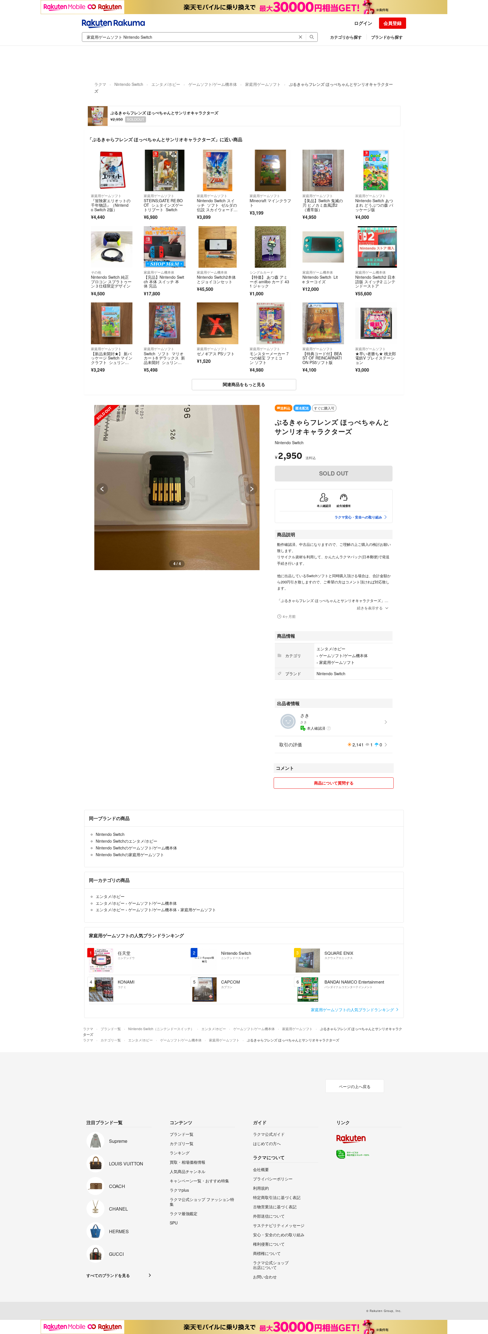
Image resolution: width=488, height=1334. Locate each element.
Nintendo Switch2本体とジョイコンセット (216, 279)
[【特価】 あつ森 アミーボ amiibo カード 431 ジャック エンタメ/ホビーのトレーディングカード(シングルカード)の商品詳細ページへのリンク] (270, 247)
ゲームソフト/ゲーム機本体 (212, 84)
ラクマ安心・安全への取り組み (358, 517)
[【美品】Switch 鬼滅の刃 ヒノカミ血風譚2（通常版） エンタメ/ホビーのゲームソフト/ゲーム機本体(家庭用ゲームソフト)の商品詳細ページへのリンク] (323, 170)
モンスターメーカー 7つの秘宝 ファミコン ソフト (269, 358)
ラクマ (100, 84)
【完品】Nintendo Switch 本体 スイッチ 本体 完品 (164, 281)
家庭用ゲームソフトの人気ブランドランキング (353, 1009)
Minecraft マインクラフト (270, 203)
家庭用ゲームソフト (263, 84)
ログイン (363, 23)
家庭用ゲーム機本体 (159, 272)
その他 (96, 272)
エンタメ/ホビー (165, 84)
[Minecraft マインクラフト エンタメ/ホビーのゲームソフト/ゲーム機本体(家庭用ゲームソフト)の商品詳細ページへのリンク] (270, 170)
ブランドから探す (387, 37)
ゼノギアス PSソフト (216, 353)
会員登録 (393, 23)
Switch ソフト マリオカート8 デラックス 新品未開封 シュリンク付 (164, 360)
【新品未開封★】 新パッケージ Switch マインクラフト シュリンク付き (111, 360)
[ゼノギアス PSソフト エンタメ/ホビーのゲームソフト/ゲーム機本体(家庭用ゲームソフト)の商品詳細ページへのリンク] (217, 323)
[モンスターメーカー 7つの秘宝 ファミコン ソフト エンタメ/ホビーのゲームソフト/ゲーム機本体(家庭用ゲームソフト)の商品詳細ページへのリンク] (270, 323)
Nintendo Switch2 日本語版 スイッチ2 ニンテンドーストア (375, 281)
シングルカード (261, 272)
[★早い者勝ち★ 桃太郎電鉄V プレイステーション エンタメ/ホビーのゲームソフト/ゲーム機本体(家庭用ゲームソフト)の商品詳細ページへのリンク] (376, 323)
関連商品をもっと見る (244, 384)
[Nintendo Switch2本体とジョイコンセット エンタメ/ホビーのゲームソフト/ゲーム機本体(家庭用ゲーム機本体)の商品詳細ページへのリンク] (217, 247)
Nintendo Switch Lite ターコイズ (320, 279)
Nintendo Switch (128, 84)
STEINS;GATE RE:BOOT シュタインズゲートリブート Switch (163, 205)
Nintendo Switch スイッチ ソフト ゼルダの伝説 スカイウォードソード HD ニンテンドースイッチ (217, 209)
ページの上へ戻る (355, 1086)
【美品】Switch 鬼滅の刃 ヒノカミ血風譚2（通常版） (322, 205)
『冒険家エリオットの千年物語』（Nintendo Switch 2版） (110, 205)
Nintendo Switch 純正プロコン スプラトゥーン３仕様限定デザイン (111, 281)
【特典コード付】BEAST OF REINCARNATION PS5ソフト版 (322, 358)
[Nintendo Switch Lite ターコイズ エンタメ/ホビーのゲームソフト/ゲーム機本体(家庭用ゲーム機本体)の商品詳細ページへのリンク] (323, 247)
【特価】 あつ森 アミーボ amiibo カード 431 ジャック (269, 281)
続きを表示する (370, 608)
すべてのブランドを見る (108, 1275)
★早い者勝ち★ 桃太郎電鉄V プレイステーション (375, 358)
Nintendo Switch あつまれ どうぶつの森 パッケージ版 (374, 205)
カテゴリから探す (346, 37)
